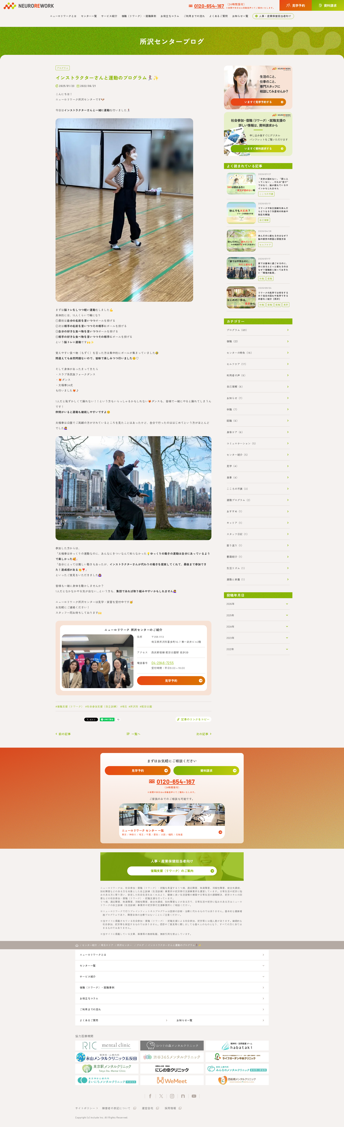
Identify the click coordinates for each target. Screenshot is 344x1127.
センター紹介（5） (238, 454)
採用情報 (170, 1108)
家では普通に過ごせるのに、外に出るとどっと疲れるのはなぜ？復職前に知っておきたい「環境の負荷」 (273, 268)
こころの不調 (266, 193)
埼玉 (124, 706)
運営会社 (147, 1108)
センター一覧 (89, 16)
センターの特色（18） (240, 352)
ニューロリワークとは (63, 16)
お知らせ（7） (235, 398)
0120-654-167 (209, 6)
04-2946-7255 (162, 663)
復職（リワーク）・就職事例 (139, 16)
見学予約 (171, 680)
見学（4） (233, 466)
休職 (261, 278)
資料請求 (206, 770)
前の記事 (65, 734)
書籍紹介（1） (235, 556)
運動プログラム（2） (239, 500)
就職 (278, 304)
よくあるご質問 (218, 16)
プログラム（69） (237, 330)
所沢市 (134, 706)
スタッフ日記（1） (238, 534)
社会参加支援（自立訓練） (103, 706)
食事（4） (233, 477)
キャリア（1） (235, 523)
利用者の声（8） (237, 375)
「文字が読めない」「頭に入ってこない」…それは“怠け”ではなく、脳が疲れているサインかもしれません (273, 183)
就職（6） (233, 420)
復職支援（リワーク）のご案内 (172, 870)
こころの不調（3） (238, 488)
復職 (269, 278)
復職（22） (233, 341)
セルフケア (265, 244)
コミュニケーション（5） (242, 443)
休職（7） (233, 409)
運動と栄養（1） (236, 579)
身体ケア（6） (235, 432)
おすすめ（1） (235, 511)
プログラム (62, 67)
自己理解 (264, 219)
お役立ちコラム (170, 16)
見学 (285, 304)
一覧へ (136, 734)
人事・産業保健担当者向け (275, 16)
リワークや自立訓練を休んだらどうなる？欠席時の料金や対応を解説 (273, 211)
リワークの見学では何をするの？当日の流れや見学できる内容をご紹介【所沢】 (273, 295)
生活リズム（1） (236, 568)
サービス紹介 (109, 16)
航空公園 (146, 706)
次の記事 (202, 734)
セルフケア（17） (237, 364)
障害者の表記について (116, 1108)
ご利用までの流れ (194, 16)
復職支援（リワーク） (70, 706)
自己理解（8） (235, 386)
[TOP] (76, 945)
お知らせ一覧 (240, 16)
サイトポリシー (85, 1108)
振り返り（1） (235, 545)
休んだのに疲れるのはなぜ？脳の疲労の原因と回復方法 (273, 237)
